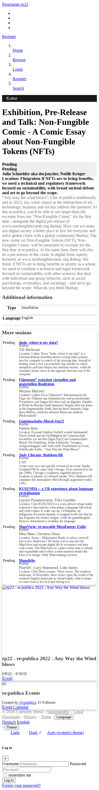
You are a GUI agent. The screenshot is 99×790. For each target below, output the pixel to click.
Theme (11, 727)
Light (15, 732)
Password (78, 764)
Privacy (30, 717)
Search (18, 88)
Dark (33, 732)
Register (9, 36)
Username (10, 764)
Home (18, 50)
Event (7, 678)
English (23, 722)
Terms (46, 717)
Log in (8, 780)
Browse (19, 60)
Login (18, 69)
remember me (19, 775)
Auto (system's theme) (61, 732)
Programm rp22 (15, 4)
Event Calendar (15, 707)
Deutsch (9, 722)
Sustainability (58, 712)
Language (63, 717)
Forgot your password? (21, 785)
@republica (27, 702)
